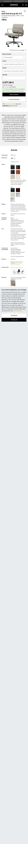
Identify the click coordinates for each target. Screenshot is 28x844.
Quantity (4, 74)
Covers (4, 61)
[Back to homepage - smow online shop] (14, 5)
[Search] (23, 5)
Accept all (14, 320)
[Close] (26, 1)
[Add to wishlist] (25, 11)
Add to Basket (14, 94)
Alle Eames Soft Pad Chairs (17, 267)
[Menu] (2, 5)
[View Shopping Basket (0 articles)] (26, 5)
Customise (14, 315)
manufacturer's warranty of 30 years (16, 264)
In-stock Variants (14, 99)
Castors (4, 68)
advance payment (10, 104)
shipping (7, 87)
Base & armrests (6, 54)
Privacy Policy (17, 311)
